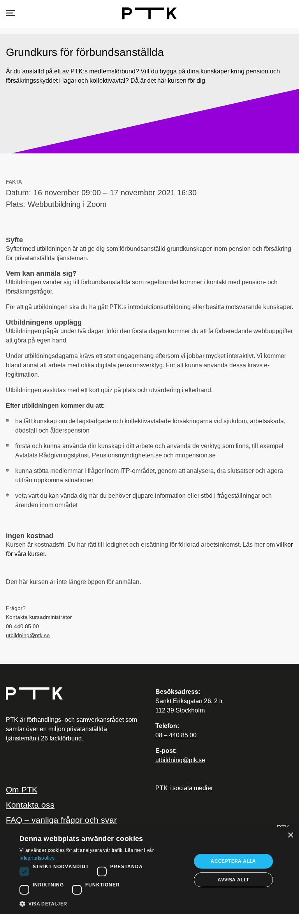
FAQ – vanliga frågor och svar (61, 819)
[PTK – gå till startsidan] (71, 693)
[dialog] (149, 870)
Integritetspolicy (37, 858)
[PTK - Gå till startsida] (149, 13)
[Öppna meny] (10, 13)
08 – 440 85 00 (176, 735)
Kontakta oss (30, 804)
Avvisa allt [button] (233, 880)
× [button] (290, 835)
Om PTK (21, 789)
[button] (102, 903)
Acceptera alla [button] (233, 861)
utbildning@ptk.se (28, 635)
